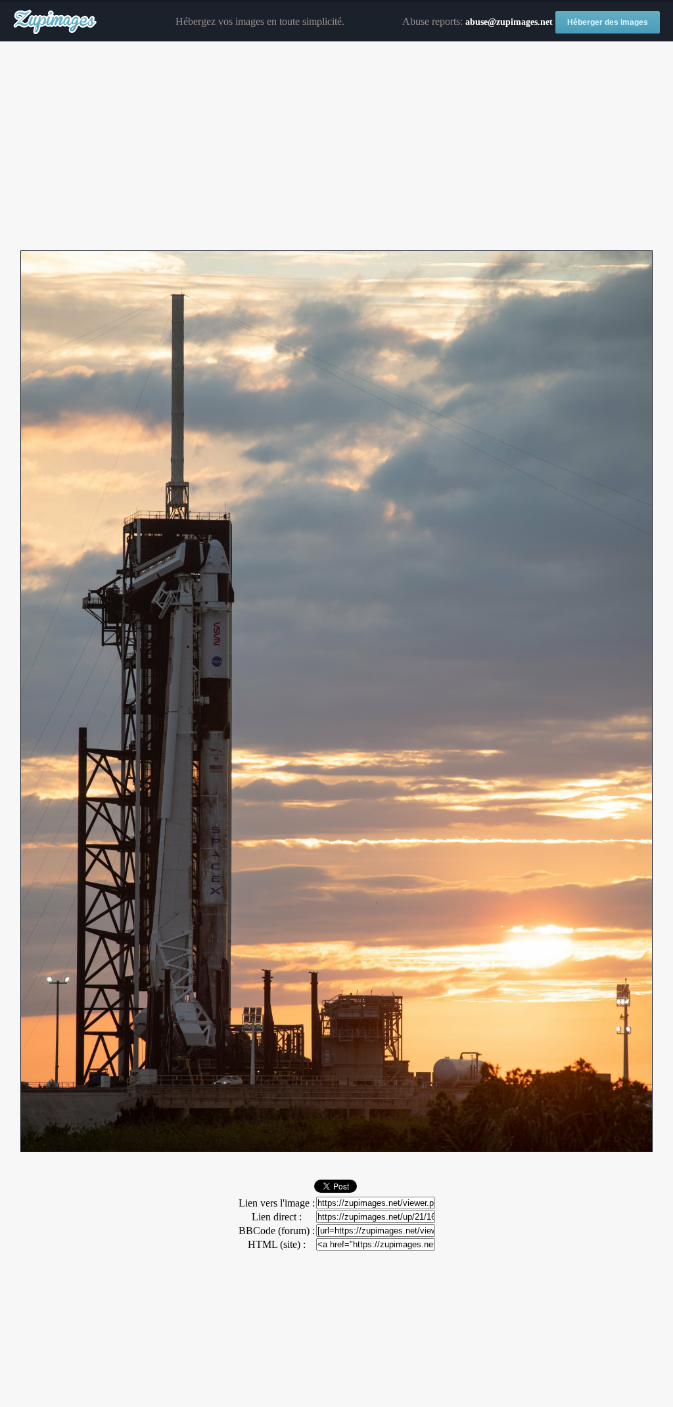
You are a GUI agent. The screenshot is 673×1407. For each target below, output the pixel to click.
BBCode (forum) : (277, 1230)
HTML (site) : (277, 1244)
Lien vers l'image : (277, 1203)
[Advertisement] (336, 147)
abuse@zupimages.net (509, 22)
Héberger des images (607, 22)
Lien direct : (277, 1216)
